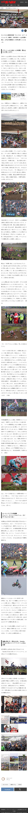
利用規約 (3, 809)
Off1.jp (7, 21)
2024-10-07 (8, 20)
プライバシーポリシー (11, 809)
